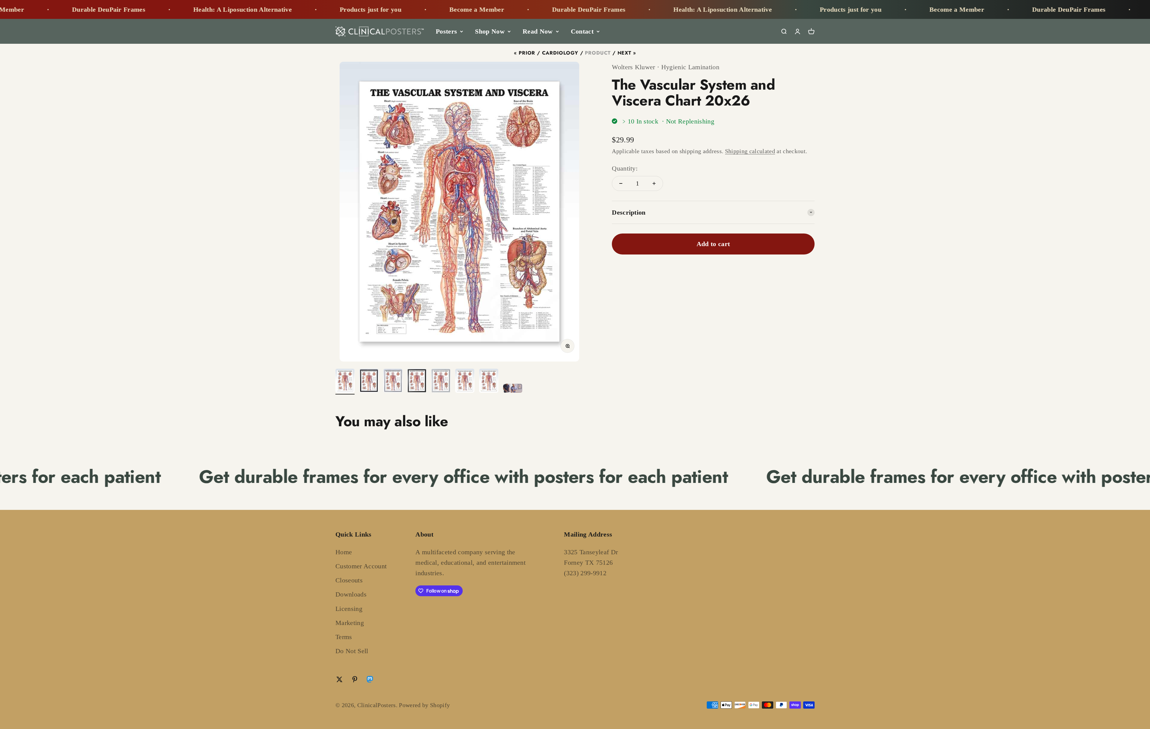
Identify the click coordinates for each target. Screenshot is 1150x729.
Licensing (348, 608)
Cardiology (560, 52)
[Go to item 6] (464, 381)
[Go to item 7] (488, 381)
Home (343, 552)
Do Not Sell (351, 651)
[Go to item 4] (416, 381)
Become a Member (361, 9)
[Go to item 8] (512, 389)
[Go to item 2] (369, 381)
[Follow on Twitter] (339, 679)
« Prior (524, 52)
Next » (627, 52)
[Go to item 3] (392, 381)
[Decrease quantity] (621, 183)
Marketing (349, 622)
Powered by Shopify (424, 705)
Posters (446, 31)
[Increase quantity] (654, 183)
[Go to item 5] (440, 381)
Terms (343, 637)
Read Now (538, 31)
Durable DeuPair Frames (473, 9)
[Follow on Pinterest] (355, 679)
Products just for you (255, 9)
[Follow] (370, 680)
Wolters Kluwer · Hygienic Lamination (665, 67)
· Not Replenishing (688, 121)
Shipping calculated (750, 150)
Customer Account (361, 566)
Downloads (351, 594)
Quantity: (625, 168)
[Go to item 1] (345, 381)
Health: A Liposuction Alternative (127, 9)
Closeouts (349, 580)
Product (598, 52)
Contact (582, 31)
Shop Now (490, 31)
